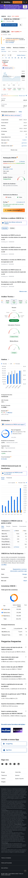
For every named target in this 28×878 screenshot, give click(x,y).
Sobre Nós (18, 772)
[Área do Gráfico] (5, 55)
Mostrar (17, 547)
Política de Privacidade (6, 862)
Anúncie (17, 775)
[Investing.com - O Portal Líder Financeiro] (8, 2)
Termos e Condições (6, 857)
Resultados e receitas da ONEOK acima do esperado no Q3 (13, 261)
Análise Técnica (7, 297)
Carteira (3, 778)
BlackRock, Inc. (6, 631)
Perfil (9, 51)
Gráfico (8, 47)
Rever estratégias (10, 42)
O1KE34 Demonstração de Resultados (11, 467)
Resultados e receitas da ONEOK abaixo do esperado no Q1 (13, 283)
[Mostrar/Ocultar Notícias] (10, 55)
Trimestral (9, 477)
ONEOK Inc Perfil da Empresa (12, 553)
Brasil (25, 580)
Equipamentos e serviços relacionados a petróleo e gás (18, 570)
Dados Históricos (23, 51)
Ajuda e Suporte (19, 778)
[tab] (7, 301)
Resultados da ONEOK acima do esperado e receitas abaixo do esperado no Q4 (13, 250)
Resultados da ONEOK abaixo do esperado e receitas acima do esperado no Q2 (13, 272)
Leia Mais (4, 564)
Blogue (3, 772)
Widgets (3, 781)
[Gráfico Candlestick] (3, 55)
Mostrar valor (22, 95)
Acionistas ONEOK (8, 586)
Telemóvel (4, 775)
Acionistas (14, 51)
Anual (2, 477)
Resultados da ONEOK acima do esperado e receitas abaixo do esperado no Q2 (13, 237)
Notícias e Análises (19, 47)
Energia (25, 574)
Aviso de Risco (4, 868)
